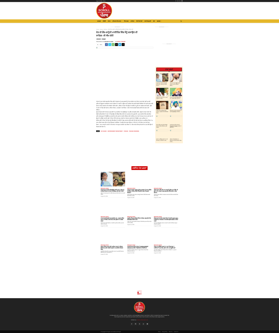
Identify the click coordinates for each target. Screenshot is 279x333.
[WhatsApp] (113, 44)
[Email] (116, 44)
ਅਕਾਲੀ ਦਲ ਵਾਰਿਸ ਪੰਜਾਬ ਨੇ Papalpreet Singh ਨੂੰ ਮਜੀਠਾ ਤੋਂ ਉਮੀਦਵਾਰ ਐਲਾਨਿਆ (137, 247)
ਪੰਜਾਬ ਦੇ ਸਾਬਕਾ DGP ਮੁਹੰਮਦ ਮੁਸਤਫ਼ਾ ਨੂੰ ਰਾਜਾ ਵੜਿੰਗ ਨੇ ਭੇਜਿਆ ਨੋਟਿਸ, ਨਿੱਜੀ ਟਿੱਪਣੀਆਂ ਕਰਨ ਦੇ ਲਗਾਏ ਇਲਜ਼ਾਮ (139, 191)
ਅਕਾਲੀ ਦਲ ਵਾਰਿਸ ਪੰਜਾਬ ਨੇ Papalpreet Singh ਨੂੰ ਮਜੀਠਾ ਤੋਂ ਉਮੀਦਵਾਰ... (175, 126)
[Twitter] (180, 1)
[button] (181, 21)
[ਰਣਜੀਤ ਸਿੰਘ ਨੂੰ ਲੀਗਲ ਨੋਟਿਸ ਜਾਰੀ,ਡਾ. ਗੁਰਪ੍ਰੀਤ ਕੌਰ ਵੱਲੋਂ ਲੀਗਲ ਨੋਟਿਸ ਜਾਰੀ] (162, 105)
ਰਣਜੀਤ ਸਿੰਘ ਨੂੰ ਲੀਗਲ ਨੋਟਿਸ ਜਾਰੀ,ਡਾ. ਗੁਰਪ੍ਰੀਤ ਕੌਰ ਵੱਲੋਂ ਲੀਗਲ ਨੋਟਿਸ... (162, 112)
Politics (105, 29)
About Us (170, 331)
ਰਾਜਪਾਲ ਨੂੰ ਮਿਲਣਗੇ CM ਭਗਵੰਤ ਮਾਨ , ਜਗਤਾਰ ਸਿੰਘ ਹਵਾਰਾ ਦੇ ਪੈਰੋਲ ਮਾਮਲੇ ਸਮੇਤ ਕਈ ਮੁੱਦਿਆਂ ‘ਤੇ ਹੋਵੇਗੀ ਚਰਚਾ (112, 219)
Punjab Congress (134, 131)
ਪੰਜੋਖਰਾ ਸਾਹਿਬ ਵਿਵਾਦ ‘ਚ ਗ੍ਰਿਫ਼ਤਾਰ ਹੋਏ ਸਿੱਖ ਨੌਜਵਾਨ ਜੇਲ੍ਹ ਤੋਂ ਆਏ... (176, 140)
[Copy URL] (123, 44)
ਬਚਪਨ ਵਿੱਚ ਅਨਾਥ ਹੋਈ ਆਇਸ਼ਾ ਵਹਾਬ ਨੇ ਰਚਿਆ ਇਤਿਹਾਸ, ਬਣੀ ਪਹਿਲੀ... (161, 126)
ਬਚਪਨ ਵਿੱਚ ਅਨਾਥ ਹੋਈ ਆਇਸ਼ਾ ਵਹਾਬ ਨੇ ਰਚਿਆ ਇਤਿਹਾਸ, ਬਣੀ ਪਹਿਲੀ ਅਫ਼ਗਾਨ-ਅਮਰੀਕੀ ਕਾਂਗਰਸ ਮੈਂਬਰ (112, 248)
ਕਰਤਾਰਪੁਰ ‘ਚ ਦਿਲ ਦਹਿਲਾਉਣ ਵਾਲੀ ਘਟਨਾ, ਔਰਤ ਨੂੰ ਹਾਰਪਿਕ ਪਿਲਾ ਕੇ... (161, 84)
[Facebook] (176, 1)
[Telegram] (119, 44)
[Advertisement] (124, 90)
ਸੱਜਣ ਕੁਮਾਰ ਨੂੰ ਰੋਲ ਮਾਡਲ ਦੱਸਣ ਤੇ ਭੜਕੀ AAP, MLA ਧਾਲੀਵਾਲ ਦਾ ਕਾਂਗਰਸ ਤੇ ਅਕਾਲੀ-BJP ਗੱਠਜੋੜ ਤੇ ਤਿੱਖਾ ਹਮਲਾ (166, 219)
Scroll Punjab (121, 41)
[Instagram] (178, 1)
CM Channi (104, 131)
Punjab (103, 39)
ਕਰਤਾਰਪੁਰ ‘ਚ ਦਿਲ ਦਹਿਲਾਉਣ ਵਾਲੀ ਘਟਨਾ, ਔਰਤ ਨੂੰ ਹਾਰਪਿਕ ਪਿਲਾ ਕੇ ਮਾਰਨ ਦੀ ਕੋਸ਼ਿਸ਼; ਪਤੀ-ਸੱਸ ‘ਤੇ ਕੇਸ (112, 190)
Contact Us (176, 331)
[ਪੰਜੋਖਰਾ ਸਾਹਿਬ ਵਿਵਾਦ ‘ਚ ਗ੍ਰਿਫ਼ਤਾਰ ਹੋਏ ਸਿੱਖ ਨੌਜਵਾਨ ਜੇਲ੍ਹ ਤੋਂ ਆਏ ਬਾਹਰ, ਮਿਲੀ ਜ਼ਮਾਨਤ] (176, 134)
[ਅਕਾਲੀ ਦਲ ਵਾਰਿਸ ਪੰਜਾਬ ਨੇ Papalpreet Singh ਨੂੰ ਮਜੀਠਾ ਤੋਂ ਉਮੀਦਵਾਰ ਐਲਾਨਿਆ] (176, 119)
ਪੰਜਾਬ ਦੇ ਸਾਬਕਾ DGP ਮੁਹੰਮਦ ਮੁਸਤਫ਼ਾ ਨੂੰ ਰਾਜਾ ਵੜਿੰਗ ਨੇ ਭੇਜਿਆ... (175, 84)
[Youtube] (182, 1)
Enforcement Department (115, 131)
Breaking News (105, 188)
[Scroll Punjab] (109, 11)
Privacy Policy (164, 331)
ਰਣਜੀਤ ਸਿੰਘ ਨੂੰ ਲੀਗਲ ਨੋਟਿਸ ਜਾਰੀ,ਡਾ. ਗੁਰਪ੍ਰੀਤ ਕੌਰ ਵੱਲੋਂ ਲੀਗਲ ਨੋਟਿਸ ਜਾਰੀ (139, 218)
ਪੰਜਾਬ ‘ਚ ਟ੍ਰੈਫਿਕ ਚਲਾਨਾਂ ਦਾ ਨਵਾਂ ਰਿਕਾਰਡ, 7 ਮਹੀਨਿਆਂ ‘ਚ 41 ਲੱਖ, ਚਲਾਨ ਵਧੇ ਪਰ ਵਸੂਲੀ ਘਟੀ (164, 247)
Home (97, 29)
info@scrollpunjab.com (142, 320)
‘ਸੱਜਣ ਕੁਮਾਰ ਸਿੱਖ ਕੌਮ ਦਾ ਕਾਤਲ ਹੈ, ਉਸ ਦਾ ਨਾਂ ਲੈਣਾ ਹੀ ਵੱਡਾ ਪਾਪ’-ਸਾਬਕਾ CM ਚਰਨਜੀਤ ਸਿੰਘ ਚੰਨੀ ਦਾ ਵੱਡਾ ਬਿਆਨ (166, 191)
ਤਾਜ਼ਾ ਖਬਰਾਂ (169, 69)
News (101, 29)
